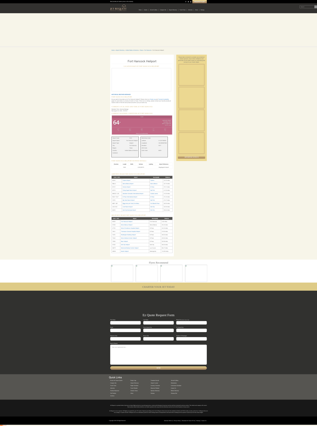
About (196, 9)
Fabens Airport (126, 180)
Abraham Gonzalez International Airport (133, 193)
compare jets (113, 383)
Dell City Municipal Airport (129, 210)
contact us (203, 420)
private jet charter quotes (116, 380)
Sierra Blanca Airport (128, 183)
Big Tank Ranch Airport (129, 200)
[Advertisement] (191, 74)
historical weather (155, 388)
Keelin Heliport (125, 251)
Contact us (173, 388)
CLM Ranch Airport (128, 206)
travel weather (134, 388)
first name (112, 319)
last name (145, 319)
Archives (112, 395)
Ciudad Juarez (154, 193)
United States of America (132, 50)
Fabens (152, 180)
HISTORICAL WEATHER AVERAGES (121, 94)
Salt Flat (152, 190)
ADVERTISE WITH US (191, 157)
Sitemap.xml (174, 393)
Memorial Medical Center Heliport (130, 248)
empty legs (133, 380)
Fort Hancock (147, 50)
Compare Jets (163, 9)
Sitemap (202, 9)
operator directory (155, 390)
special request (114, 343)
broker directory (175, 390)
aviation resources (114, 390)
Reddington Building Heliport (128, 234)
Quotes (145, 9)
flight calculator (134, 385)
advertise (112, 388)
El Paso (152, 187)
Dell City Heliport (125, 244)
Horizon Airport (126, 187)
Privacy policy (177, 420)
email (111, 327)
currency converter (155, 385)
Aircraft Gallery (153, 9)
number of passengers (181, 335)
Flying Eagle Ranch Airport (130, 190)
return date (146, 335)
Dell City (152, 206)
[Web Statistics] (3, 425)
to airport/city (180, 327)
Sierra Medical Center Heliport (129, 238)
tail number (113, 393)
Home (140, 9)
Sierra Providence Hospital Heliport (130, 228)
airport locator (154, 383)
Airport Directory (173, 9)
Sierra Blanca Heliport (126, 225)
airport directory (134, 383)
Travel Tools (182, 9)
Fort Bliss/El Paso (154, 203)
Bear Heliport (124, 241)
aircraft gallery (174, 380)
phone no (182, 319)
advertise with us (168, 420)
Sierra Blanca (153, 183)
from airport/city (147, 327)
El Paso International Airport (130, 197)
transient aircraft (155, 380)
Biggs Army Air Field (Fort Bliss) (131, 203)
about (131, 393)
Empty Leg (153, 99)
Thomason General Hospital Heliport (130, 231)
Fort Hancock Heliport (126, 221)
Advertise (190, 9)
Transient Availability (163, 99)
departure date (113, 335)
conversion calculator (176, 385)
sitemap (152, 393)
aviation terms (134, 390)
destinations (174, 383)
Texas (141, 50)
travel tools (113, 385)
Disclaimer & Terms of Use (188, 420)
